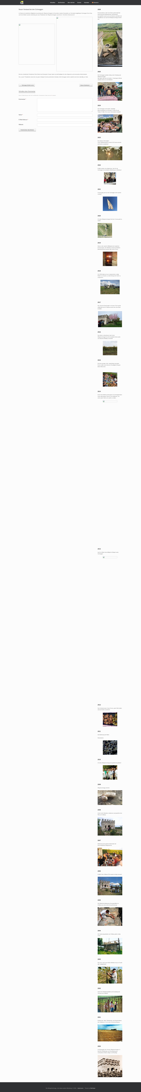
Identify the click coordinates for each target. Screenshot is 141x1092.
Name (21, 114)
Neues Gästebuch (86, 85)
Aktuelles (52, 2)
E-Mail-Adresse (23, 119)
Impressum (80, 1088)
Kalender (86, 2)
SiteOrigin (92, 1088)
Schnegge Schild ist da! (27, 85)
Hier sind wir (71, 2)
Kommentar (22, 99)
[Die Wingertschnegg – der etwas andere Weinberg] (22, 2)
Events (79, 2)
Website (21, 124)
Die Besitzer (61, 2)
